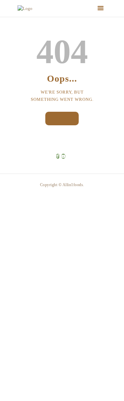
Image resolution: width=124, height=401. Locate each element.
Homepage (62, 118)
